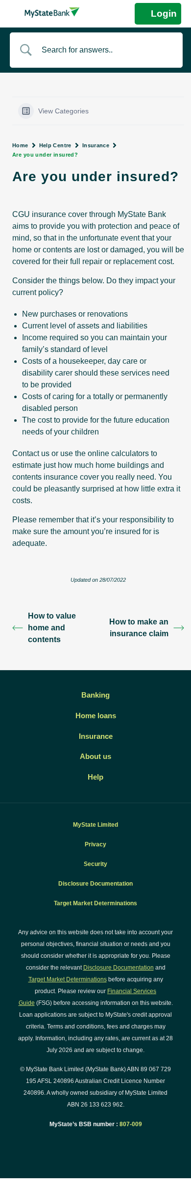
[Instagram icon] (106, 1142)
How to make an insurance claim (138, 628)
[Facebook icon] (85, 1142)
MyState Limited (95, 824)
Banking (95, 695)
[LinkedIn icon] (95, 1142)
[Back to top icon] (171, 1170)
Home (20, 145)
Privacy (95, 844)
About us (95, 756)
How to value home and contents (52, 628)
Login (164, 13)
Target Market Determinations (95, 903)
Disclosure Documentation (95, 883)
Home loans (95, 716)
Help (95, 777)
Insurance (95, 145)
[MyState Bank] (51, 12)
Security (95, 864)
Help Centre (55, 145)
